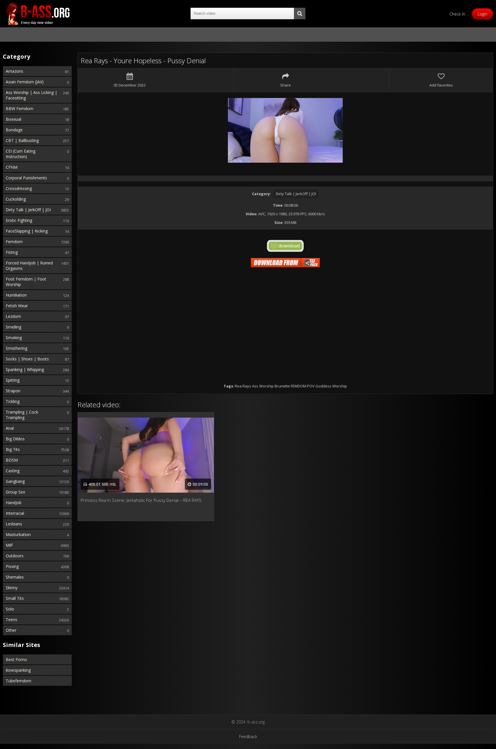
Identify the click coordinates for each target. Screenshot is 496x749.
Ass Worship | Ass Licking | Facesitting (31, 95)
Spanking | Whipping (25, 369)
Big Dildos (15, 438)
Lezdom (13, 316)
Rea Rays (243, 386)
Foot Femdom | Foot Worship (26, 281)
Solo (10, 609)
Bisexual (13, 119)
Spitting (13, 380)
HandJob (14, 502)
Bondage (14, 129)
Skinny (12, 587)
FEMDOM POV (303, 386)
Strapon (13, 390)
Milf (9, 545)
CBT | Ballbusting (22, 140)
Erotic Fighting (19, 220)
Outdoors (15, 555)
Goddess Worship (331, 386)
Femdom (14, 241)
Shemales (15, 577)
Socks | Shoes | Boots (27, 359)
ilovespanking (18, 670)
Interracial (15, 513)
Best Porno (16, 659)
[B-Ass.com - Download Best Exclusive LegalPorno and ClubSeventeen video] (37, 13)
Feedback (248, 736)
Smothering (16, 348)
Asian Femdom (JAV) (25, 81)
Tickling (13, 401)
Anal (10, 428)
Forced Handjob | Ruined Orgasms (29, 265)
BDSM (12, 460)
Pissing (12, 566)
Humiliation (16, 295)
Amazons (14, 71)
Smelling (13, 327)
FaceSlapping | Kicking (27, 231)
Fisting (12, 252)
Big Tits (13, 449)
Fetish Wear (17, 305)
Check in (457, 14)
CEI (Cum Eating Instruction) (20, 153)
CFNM (12, 167)
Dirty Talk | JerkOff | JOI (28, 209)
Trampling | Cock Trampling (22, 414)
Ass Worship (263, 386)
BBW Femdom (19, 108)
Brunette (282, 386)
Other (11, 630)
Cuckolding (16, 199)
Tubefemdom (18, 680)
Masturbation (18, 534)
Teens (11, 619)
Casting (13, 470)
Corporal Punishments (26, 177)
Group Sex (15, 492)
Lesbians (14, 524)
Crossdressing (19, 188)
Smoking (14, 337)
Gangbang (15, 481)
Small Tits (15, 598)
